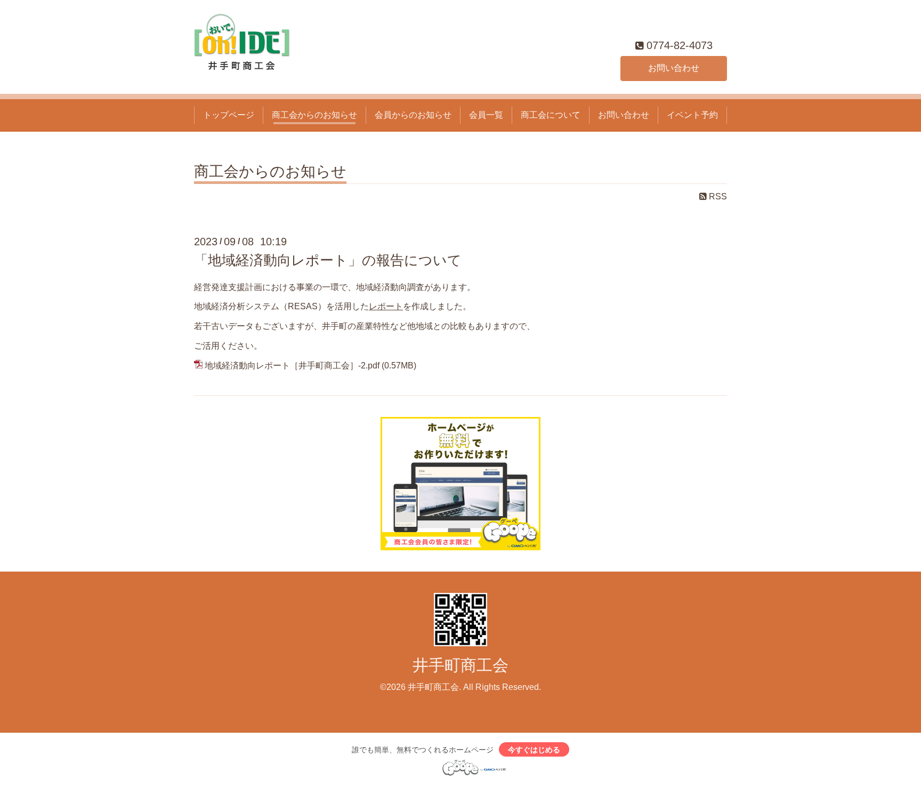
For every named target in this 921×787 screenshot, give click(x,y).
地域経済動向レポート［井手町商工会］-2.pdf (292, 365)
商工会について (550, 114)
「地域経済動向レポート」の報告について (328, 260)
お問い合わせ (673, 68)
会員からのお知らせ (413, 114)
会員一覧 (486, 114)
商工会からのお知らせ (314, 114)
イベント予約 (692, 114)
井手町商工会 (460, 665)
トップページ (228, 114)
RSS (717, 196)
